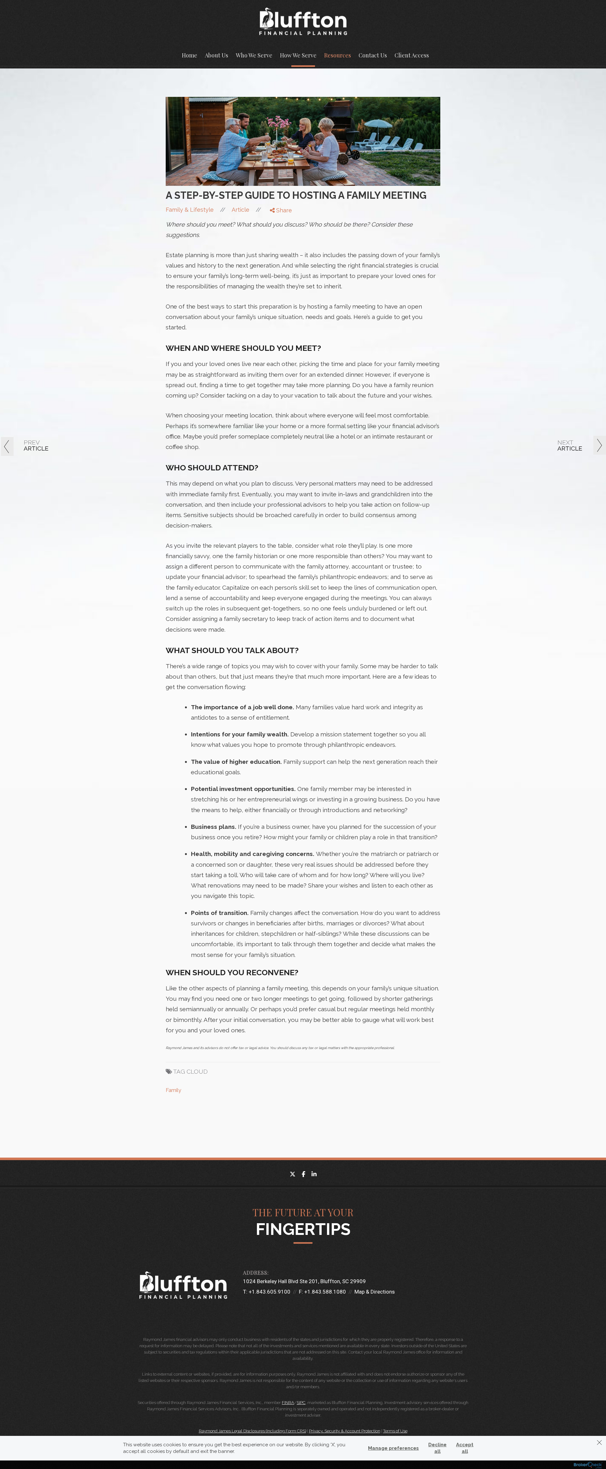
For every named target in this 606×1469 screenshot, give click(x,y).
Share (283, 210)
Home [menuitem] (189, 55)
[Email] (276, 244)
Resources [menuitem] (337, 55)
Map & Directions (374, 1292)
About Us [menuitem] (216, 55)
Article (240, 209)
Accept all (464, 1448)
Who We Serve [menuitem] (254, 55)
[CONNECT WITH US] (246, 1308)
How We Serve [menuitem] (298, 55)
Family (173, 1090)
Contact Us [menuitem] (373, 55)
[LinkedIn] (276, 236)
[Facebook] (276, 220)
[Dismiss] (599, 1442)
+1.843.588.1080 (325, 1292)
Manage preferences (393, 1448)
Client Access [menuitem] (412, 55)
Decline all (437, 1448)
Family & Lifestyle (190, 209)
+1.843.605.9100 (269, 1292)
